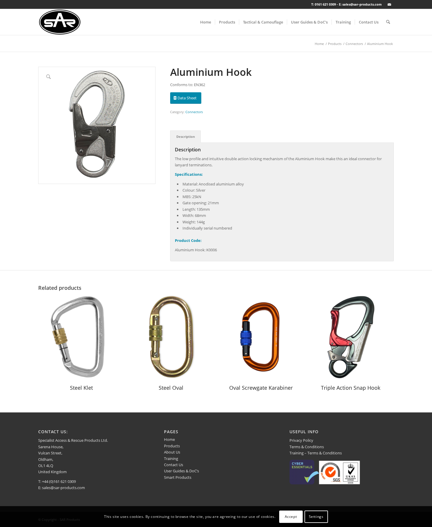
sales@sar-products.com (63, 487)
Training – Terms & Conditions (315, 453)
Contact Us (173, 464)
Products (172, 446)
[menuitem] (205, 22)
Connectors (194, 112)
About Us (172, 452)
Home (169, 439)
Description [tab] (185, 136)
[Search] (388, 22)
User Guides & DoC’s (181, 471)
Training (171, 458)
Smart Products (177, 477)
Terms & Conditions (306, 446)
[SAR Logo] (59, 22)
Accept (291, 516)
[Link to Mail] (389, 4)
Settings (316, 516)
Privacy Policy (301, 440)
